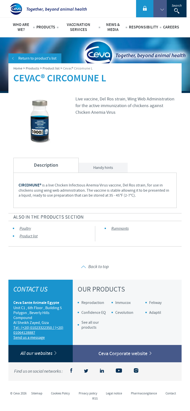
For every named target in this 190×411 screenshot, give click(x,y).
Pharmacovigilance (144, 393)
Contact (171, 393)
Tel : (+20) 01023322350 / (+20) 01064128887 (38, 330)
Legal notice (114, 393)
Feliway (155, 302)
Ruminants (120, 228)
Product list (29, 236)
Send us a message (29, 337)
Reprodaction (92, 302)
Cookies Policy (60, 393)
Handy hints (103, 167)
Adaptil (155, 312)
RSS (95, 399)
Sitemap (36, 393)
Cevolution (124, 312)
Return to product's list (37, 58)
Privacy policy (88, 393)
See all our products (90, 325)
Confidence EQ (93, 312)
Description (46, 165)
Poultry (25, 228)
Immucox (123, 302)
